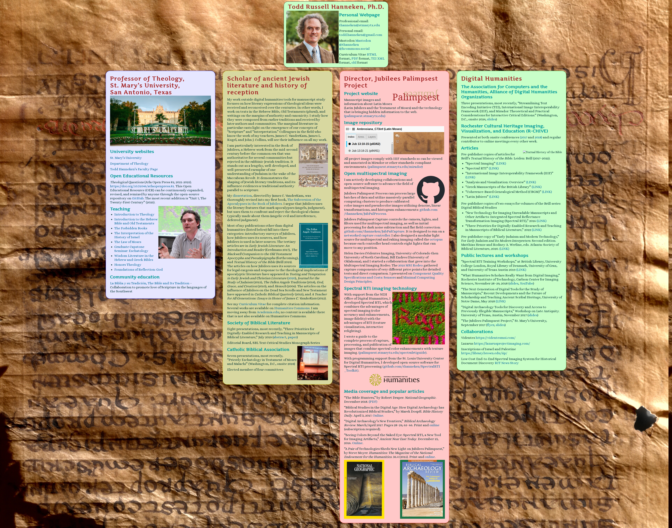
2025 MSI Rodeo (410, 265)
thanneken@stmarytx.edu (359, 25)
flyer (490, 325)
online (434, 425)
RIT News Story (507, 363)
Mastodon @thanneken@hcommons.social (355, 44)
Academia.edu (268, 312)
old (353, 62)
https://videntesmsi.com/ (496, 338)
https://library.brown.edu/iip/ (484, 353)
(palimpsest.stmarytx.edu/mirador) (395, 167)
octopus (436, 239)
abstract (279, 337)
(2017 (523, 137)
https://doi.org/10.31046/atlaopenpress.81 (142, 186)
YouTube (526, 283)
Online (357, 443)
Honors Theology (127, 264)
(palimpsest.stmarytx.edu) (364, 116)
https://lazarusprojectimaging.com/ (502, 343)
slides (491, 119)
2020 (291, 278)
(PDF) (373, 401)
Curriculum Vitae (252, 304)
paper (292, 337)
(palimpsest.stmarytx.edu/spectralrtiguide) (392, 352)
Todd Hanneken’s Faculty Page (134, 169)
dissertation (242, 195)
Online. (378, 415)
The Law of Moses (127, 242)
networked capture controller (367, 235)
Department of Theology (129, 163)
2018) (538, 137)
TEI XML (377, 58)
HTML (372, 54)
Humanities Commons (292, 308)
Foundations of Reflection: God (138, 269)
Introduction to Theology (134, 214)
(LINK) (501, 163)
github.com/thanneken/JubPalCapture (374, 231)
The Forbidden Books (130, 228)
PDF (354, 58)
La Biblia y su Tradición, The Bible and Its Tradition (150, 283)
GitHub (138, 198)
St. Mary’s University (126, 158)
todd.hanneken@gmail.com (360, 35)
